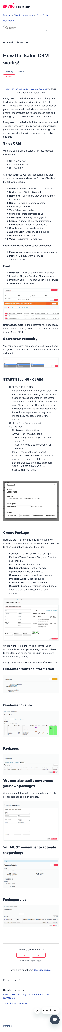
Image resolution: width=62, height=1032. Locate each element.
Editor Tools (42, 15)
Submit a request (43, 969)
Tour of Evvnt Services (15, 1003)
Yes (23, 955)
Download (8, 20)
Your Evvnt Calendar (23, 15)
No (39, 955)
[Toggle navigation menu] (53, 5)
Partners (7, 15)
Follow (9, 77)
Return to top (10, 980)
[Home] (16, 5)
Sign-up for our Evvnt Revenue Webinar (27, 89)
